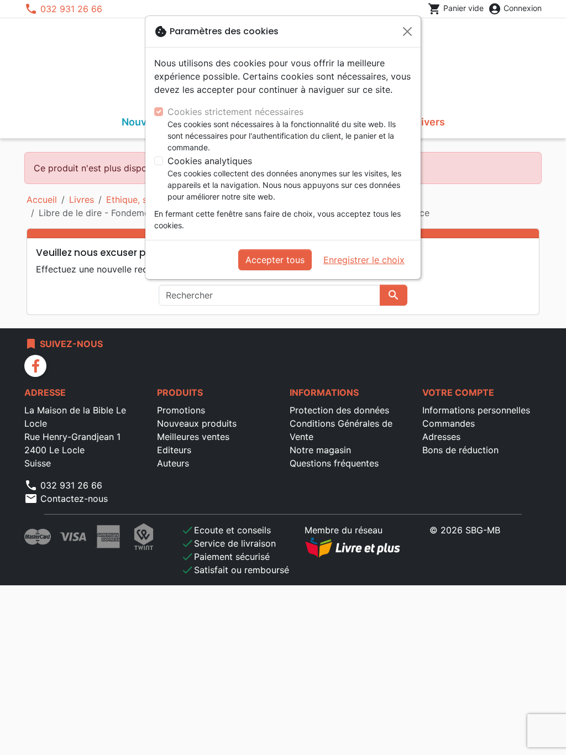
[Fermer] (407, 31)
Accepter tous (275, 259)
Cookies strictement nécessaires (235, 111)
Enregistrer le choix (364, 259)
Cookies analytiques (209, 160)
